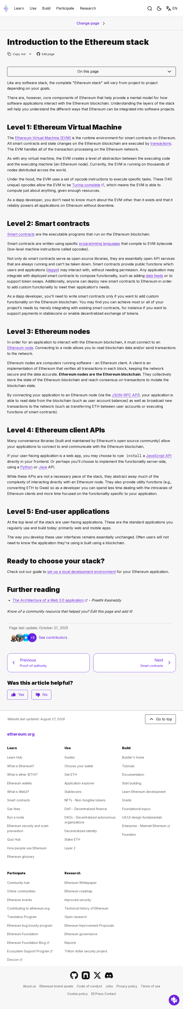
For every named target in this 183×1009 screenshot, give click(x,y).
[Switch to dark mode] (159, 8)
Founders (129, 834)
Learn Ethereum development (144, 792)
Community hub (18, 883)
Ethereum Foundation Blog (28, 943)
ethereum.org (21, 734)
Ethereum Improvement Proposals (89, 925)
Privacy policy (126, 986)
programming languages (99, 243)
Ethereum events (19, 900)
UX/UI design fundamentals (142, 817)
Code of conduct (89, 986)
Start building (131, 783)
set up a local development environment (81, 571)
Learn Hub (14, 757)
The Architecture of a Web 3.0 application (50, 600)
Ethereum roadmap (78, 891)
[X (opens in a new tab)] (97, 975)
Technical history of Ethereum (86, 908)
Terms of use (150, 986)
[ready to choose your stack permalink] (5, 561)
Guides (69, 757)
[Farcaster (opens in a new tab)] (86, 975)
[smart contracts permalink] (5, 223)
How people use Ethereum (26, 848)
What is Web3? (18, 792)
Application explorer (79, 783)
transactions (160, 143)
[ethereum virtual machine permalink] (5, 127)
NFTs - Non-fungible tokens (85, 800)
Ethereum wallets (19, 783)
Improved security (77, 900)
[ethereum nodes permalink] (5, 331)
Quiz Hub (14, 839)
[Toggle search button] (149, 8)
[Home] (6, 8)
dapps (53, 270)
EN (174, 8)
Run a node (15, 817)
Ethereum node (20, 347)
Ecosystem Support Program (30, 951)
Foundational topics (136, 809)
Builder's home (133, 757)
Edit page (45, 54)
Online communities (21, 891)
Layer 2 (69, 848)
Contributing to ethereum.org (28, 908)
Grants (126, 800)
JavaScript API (159, 455)
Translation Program (22, 917)
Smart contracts (21, 234)
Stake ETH (72, 839)
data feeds (154, 275)
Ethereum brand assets (56, 986)
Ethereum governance (80, 934)
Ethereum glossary (20, 856)
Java (43, 467)
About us (29, 986)
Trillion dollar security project (85, 951)
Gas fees (13, 809)
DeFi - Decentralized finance (85, 809)
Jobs (109, 986)
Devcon (14, 959)
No (45, 694)
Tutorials (128, 766)
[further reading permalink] (5, 589)
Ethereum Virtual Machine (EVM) (43, 138)
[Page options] (30, 54)
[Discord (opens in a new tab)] (109, 975)
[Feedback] (174, 1000)
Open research (75, 917)
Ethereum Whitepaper (80, 883)
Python (26, 467)
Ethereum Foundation (22, 934)
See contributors (53, 637)
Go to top (164, 719)
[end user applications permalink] (5, 511)
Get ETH (70, 774)
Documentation (133, 774)
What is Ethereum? (20, 766)
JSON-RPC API (125, 395)
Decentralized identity (80, 831)
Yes (21, 694)
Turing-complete (88, 185)
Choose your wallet (78, 766)
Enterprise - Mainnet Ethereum (146, 826)
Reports (70, 943)
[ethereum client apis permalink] (5, 430)
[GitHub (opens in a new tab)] (74, 975)
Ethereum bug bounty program (29, 925)
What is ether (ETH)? (22, 774)
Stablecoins (73, 792)
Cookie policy (77, 994)
